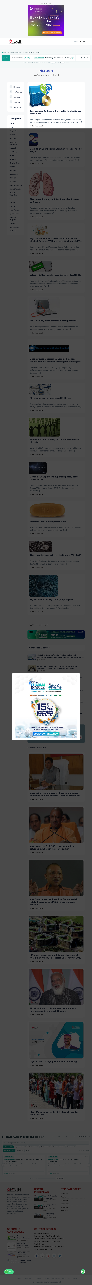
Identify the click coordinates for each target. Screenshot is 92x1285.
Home (47, 75)
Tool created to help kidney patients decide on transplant (55, 112)
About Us (16, 102)
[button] (77, 42)
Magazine (16, 87)
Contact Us (17, 107)
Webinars (16, 97)
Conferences (17, 92)
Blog (11, 127)
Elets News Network (37, 126)
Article (12, 123)
